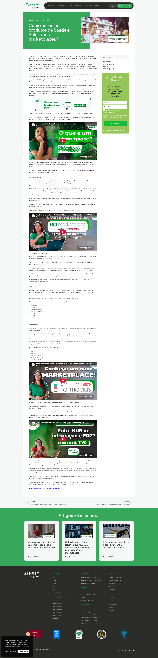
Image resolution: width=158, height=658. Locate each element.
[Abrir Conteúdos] (81, 6)
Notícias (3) (106, 66)
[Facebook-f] (118, 650)
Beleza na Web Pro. (72, 298)
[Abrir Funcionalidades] (55, 6)
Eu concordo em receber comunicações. (112, 111)
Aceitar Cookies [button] (23, 651)
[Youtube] (133, 650)
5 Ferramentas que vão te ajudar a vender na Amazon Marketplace (116, 545)
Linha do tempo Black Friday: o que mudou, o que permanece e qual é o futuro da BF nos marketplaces (78, 547)
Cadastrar (115, 124)
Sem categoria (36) (109, 69)
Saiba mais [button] (25, 647)
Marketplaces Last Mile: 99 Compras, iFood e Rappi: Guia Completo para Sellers (41, 545)
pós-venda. (64, 344)
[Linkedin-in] (129, 650)
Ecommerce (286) (108, 62)
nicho (90, 170)
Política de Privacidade (114, 118)
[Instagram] (122, 650)
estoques (44, 463)
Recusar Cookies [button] (11, 651)
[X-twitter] (126, 650)
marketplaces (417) (109, 64)
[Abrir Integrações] (66, 6)
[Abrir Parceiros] (99, 6)
